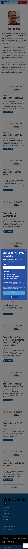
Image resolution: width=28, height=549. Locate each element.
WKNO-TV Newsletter (11, 278)
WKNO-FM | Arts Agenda (12, 276)
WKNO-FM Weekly (10, 274)
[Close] (26, 251)
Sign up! (14, 292)
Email (4, 264)
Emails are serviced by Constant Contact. (10, 288)
